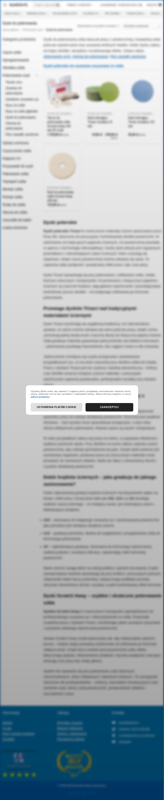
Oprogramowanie (15, 60)
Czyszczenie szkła (16, 151)
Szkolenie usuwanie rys (22, 99)
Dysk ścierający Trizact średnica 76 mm (100, 122)
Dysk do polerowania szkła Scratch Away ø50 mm (60, 196)
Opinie (7, 722)
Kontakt (8, 739)
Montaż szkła (12, 189)
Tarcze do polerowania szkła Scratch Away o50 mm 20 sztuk (59, 124)
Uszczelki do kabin (16, 220)
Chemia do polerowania (13, 125)
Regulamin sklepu (71, 739)
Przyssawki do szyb (17, 166)
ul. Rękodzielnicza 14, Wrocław (137, 735)
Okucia (155, 13)
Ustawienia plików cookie (56, 407)
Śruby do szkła (13, 205)
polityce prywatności (40, 397)
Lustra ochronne (14, 228)
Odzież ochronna (15, 143)
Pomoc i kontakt (79, 5)
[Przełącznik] (37, 75)
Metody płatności (70, 728)
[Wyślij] (58, 5)
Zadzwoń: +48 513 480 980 (134, 729)
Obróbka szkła (36, 13)
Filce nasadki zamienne (22, 134)
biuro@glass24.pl (129, 722)
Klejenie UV (90, 13)
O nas (7, 728)
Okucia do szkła (14, 212)
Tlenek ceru (13, 82)
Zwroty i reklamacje (72, 733)
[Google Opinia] (19, 763)
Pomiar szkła (135, 13)
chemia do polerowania (90, 56)
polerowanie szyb (56, 56)
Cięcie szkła (12, 13)
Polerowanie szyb (64, 13)
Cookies (92, 793)
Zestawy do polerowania (13, 90)
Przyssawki (112, 13)
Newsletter (125, 741)
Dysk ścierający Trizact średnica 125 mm (141, 122)
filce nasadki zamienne (128, 56)
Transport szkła (14, 181)
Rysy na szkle (15, 105)
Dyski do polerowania (20, 117)
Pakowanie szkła (15, 174)
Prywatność (74, 793)
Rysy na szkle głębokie (21, 111)
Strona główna (10, 29)
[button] (4, 4)
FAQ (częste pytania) (18, 733)
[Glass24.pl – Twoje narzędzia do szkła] (17, 5)
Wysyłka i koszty (70, 722)
